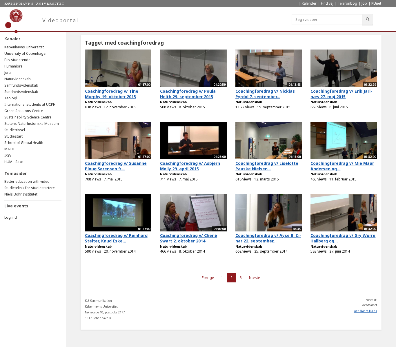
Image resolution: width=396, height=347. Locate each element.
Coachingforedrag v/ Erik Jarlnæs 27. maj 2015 (341, 93)
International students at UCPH (29, 104)
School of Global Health (23, 142)
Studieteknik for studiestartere (29, 187)
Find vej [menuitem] (327, 3)
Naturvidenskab (17, 78)
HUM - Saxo (13, 161)
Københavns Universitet (24, 47)
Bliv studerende (17, 59)
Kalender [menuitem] (309, 3)
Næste (254, 277)
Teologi (10, 98)
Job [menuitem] (364, 3)
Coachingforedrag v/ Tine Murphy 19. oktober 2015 (111, 93)
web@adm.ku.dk (365, 311)
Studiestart (13, 136)
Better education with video (27, 181)
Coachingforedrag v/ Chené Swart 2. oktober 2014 (188, 238)
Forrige (208, 277)
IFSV (7, 155)
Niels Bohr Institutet (20, 194)
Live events (16, 206)
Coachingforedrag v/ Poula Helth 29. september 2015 (188, 93)
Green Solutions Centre (23, 110)
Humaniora (13, 66)
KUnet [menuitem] (376, 3)
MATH (9, 149)
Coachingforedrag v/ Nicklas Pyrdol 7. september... (265, 93)
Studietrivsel (14, 129)
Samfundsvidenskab (21, 85)
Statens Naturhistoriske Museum (31, 123)
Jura (7, 72)
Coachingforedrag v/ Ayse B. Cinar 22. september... (268, 238)
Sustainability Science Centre (28, 117)
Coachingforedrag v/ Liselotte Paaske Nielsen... (266, 165)
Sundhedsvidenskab (21, 91)
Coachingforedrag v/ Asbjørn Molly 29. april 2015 (190, 165)
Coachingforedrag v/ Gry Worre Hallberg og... (342, 238)
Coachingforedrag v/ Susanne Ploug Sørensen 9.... (116, 165)
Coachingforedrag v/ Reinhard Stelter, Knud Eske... (116, 238)
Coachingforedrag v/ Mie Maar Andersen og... (342, 165)
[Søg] (367, 19)
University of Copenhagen (26, 53)
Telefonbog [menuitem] (347, 3)
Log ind (10, 217)
